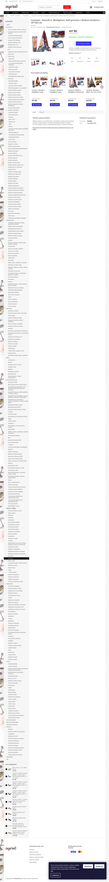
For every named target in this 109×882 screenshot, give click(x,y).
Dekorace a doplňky (13, 600)
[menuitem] (7, 12)
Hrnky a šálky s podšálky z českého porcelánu (18, 432)
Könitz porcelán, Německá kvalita (17, 52)
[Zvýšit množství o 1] (75, 43)
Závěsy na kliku (12, 659)
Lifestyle (10, 445)
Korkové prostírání (13, 253)
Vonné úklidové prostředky (16, 715)
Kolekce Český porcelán (15, 90)
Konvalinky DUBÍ (13, 442)
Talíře (9, 297)
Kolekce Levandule (13, 176)
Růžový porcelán (13, 484)
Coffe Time (12, 139)
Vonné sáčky (11, 701)
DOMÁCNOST (10, 220)
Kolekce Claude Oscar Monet (16, 99)
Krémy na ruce (12, 678)
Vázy (9, 650)
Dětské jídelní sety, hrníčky (16, 231)
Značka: (66, 27)
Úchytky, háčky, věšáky (14, 645)
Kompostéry (11, 246)
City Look (11, 211)
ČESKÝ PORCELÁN (11, 380)
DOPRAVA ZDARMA (11, 725)
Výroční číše (11, 360)
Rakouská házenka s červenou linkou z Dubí (16, 473)
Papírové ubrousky (13, 623)
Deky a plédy (11, 513)
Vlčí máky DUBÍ (12, 504)
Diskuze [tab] (41, 112)
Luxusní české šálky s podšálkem (17, 447)
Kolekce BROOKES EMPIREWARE (17, 148)
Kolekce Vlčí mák (13, 183)
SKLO (8, 358)
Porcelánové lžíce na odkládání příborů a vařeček (17, 274)
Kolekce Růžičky (12, 179)
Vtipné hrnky (12, 353)
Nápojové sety (12, 367)
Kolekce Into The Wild (14, 174)
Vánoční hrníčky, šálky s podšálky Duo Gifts (18, 129)
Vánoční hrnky (12, 346)
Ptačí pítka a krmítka (14, 638)
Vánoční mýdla (12, 694)
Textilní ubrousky (13, 579)
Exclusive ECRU (13, 112)
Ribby (10, 480)
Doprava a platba (34, 860)
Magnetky (11, 621)
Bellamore (11, 59)
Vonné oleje (11, 706)
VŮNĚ (8, 661)
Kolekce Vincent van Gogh (15, 97)
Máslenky (11, 260)
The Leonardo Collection (15, 38)
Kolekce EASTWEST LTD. (15, 155)
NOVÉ (8, 25)
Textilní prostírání (13, 577)
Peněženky (11, 536)
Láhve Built (11, 258)
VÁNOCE (8, 727)
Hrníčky (10, 328)
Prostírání (11, 279)
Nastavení (55, 875)
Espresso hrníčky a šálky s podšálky (15, 320)
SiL (9, 49)
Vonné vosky (11, 704)
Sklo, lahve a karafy (13, 295)
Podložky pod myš (13, 625)
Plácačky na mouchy (14, 271)
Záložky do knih (12, 657)
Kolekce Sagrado (13, 158)
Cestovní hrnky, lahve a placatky (17, 313)
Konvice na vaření (13, 251)
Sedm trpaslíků (13, 69)
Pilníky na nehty (13, 538)
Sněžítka (10, 641)
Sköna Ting (11, 216)
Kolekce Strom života (14, 162)
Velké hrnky (11, 348)
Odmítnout (88, 866)
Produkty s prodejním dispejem (17, 218)
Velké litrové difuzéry (14, 697)
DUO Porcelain (12, 142)
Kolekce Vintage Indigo (14, 172)
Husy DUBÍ (11, 429)
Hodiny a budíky (13, 614)
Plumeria (10, 78)
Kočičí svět (12, 119)
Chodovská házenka (14, 435)
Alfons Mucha (13, 572)
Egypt (9, 419)
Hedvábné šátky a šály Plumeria (18, 563)
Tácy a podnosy (12, 299)
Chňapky (10, 517)
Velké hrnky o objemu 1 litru (16, 351)
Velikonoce (11, 652)
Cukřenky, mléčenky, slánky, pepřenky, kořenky (16, 223)
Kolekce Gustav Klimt (14, 92)
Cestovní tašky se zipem (15, 85)
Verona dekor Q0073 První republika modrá (15, 500)
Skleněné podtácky (13, 292)
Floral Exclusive (13, 115)
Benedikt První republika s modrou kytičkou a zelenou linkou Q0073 (18, 396)
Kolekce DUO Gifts (13, 110)
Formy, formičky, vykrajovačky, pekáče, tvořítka (17, 243)
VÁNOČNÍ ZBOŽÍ (11, 720)
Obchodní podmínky (35, 854)
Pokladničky (11, 628)
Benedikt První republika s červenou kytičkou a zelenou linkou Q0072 (18, 401)
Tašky (9, 570)
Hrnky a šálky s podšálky (15, 324)
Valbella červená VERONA (15, 491)
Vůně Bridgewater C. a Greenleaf (17, 88)
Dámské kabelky (13, 81)
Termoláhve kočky (14, 137)
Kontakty (31, 849)
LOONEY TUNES (13, 67)
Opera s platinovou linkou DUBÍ (17, 461)
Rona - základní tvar (14, 482)
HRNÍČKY (9, 308)
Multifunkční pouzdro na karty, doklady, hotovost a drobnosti (17, 543)
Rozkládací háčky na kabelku (16, 551)
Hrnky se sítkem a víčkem (15, 326)
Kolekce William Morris (15, 102)
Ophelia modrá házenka (15, 454)
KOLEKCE (9, 27)
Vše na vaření (12, 306)
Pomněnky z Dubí (13, 465)
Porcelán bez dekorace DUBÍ (16, 468)
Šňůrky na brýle (12, 565)
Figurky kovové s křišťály (15, 591)
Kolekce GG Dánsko (13, 209)
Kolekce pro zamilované (15, 199)
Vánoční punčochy (13, 741)
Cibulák (10, 412)
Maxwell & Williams (14, 213)
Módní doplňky (12, 534)
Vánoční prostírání (13, 743)
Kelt (9, 438)
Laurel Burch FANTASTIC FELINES (16, 64)
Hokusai (11, 117)
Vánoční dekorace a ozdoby (16, 738)
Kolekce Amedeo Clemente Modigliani (15, 104)
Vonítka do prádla (13, 711)
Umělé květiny (12, 648)
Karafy (10, 362)
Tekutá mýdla (12, 692)
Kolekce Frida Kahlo (14, 108)
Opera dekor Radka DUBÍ (15, 459)
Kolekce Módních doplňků (15, 188)
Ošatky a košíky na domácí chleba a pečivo (17, 268)
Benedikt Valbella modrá (15, 405)
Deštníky (10, 515)
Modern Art (12, 122)
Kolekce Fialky (12, 181)
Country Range (12, 414)
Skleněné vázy (12, 374)
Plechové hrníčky (13, 344)
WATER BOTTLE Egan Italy (16, 76)
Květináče (11, 616)
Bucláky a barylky (13, 311)
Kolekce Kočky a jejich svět (15, 165)
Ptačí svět (11, 54)
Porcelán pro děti (13, 470)
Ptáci (10, 124)
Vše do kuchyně (12, 304)
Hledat (67, 7)
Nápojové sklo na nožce (14, 365)
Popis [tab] (34, 112)
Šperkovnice (11, 568)
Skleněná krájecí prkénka (15, 290)
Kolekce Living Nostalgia (15, 192)
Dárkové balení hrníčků (15, 318)
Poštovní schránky (13, 630)
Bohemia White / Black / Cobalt (17, 409)
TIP (7, 759)
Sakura (11, 126)
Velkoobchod (33, 862)
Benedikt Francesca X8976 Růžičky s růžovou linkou (18, 392)
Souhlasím (99, 866)
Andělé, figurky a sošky (14, 588)
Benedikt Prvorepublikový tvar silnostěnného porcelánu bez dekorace (17, 388)
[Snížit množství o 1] (75, 45)
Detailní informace (74, 53)
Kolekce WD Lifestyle (14, 40)
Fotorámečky (12, 611)
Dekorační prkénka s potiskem (16, 604)
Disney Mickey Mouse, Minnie (17, 61)
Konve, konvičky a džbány (15, 249)
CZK (93, 1)
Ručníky (10, 558)
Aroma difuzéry (12, 666)
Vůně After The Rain (14, 718)
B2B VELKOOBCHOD (12, 722)
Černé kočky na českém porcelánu (17, 416)
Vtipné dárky (12, 655)
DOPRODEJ (9, 757)
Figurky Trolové (12, 593)
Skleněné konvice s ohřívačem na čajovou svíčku (17, 284)
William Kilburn (13, 132)
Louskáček (11, 734)
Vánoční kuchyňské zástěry (16, 748)
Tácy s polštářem (13, 301)
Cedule (10, 598)
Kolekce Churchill (13, 151)
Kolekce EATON (12, 153)
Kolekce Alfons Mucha (14, 95)
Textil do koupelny (13, 574)
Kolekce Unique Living (14, 206)
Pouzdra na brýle (13, 547)
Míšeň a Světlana (13, 341)
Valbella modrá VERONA (15, 489)
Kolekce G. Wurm (13, 144)
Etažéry (10, 240)
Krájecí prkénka (12, 256)
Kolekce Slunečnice (13, 186)
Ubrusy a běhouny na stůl (15, 581)
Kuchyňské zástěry (13, 529)
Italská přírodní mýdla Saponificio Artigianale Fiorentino (18, 669)
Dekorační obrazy (13, 602)
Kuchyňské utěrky (13, 527)
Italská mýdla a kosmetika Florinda (15, 673)
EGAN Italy (11, 56)
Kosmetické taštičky (14, 522)
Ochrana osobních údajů (36, 857)
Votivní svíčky (12, 699)
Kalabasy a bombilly (14, 339)
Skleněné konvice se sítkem (16, 288)
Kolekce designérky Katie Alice (17, 195)
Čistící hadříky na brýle (15, 511)
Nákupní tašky (13, 83)
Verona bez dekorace (14, 494)
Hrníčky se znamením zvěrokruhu (17, 331)
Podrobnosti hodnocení (53, 27)
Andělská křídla (12, 664)
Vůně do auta (12, 708)
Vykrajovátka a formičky (15, 755)
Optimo (10, 463)
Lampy (10, 618)
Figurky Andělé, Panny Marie (16, 731)
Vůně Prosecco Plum (14, 713)
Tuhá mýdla (11, 690)
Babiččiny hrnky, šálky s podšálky (18, 355)
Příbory (10, 281)
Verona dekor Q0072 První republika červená (15, 497)
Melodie (10, 449)
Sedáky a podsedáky (14, 549)
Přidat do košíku (85, 43)
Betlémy (10, 729)
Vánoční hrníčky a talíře (15, 750)
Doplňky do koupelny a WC (16, 607)
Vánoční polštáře (13, 752)
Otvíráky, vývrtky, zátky (15, 265)
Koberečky (11, 520)
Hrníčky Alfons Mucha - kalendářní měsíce (18, 333)
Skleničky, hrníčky (13, 371)
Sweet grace (11, 685)
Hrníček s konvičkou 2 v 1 (15, 337)
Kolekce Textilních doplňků (16, 190)
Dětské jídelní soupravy (15, 229)
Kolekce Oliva (12, 169)
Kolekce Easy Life (13, 45)
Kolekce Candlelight (14, 202)
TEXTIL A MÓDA (11, 508)
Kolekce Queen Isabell (14, 204)
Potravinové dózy (13, 277)
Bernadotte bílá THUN (14, 407)
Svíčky (10, 687)
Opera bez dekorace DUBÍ (15, 456)
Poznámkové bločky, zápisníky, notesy (17, 633)
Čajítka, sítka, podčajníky (15, 226)
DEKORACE (9, 584)
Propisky (10, 636)
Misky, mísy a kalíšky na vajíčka (17, 262)
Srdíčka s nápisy (13, 643)
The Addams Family (14, 72)
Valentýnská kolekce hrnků (16, 135)
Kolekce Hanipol (13, 160)
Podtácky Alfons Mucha (15, 35)
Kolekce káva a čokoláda (15, 167)
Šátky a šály (11, 561)
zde (52, 871)
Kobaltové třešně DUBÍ (14, 440)
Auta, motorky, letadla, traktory (17, 29)
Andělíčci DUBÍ (12, 382)
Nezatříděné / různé (13, 506)
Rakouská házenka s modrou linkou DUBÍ (16, 477)
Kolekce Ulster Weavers (14, 47)
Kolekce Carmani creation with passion (17, 32)
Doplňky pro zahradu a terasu (16, 609)
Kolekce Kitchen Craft (14, 42)
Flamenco (11, 423)
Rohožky (10, 556)
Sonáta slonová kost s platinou (17, 487)
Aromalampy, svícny (14, 595)
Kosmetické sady (13, 676)
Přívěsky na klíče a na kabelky (16, 554)
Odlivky (10, 369)
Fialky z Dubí (12, 421)
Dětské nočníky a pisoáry (15, 235)
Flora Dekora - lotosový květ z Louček (16, 426)
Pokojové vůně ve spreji (14, 681)
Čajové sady (11, 315)
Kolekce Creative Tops (14, 197)
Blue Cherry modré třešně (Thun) (17, 384)
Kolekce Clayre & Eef (14, 146)
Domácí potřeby (12, 238)
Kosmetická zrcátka (13, 524)
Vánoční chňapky (13, 745)
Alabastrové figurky (13, 586)
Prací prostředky (13, 683)
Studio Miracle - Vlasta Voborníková (14, 377)
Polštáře (10, 541)
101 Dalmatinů (13, 74)
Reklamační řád (33, 852)
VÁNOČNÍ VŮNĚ (12, 736)
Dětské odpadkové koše (14, 233)
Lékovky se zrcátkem (14, 531)
